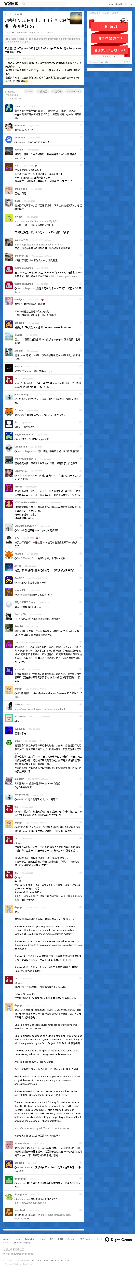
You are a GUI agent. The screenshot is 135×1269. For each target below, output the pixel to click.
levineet (18, 216)
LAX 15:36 (54, 1260)
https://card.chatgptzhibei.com (30, 1202)
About (6, 1239)
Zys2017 (19, 577)
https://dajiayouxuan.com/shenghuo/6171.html (38, 244)
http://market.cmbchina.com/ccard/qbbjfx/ (35, 221)
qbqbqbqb (20, 1178)
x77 (16, 378)
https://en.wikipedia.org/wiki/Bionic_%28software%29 (41, 1128)
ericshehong (21, 394)
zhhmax (18, 350)
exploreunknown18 (25, 458)
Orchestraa (20, 446)
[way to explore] (11, 4)
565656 (18, 486)
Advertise (30, 1239)
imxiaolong (20, 188)
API (52, 1239)
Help (17, 1239)
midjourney (74, 91)
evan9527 (19, 728)
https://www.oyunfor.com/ (64, 276)
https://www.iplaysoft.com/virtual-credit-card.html (39, 709)
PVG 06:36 (43, 1260)
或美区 (43, 91)
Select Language (23, 1242)
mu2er (17, 740)
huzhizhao (20, 716)
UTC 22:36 (32, 1260)
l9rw (16, 537)
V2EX (8, 14)
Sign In (128, 3)
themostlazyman (23, 267)
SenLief (18, 626)
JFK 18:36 (64, 1260)
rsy (16, 165)
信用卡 (58, 91)
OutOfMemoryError (25, 525)
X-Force (18, 704)
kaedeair (19, 322)
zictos (17, 565)
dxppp (18, 688)
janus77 (33, 1147)
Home (110, 3)
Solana (71, 1239)
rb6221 (18, 334)
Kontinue (19, 137)
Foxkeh (18, 410)
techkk (18, 366)
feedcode (19, 669)
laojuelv (104, 62)
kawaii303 (20, 590)
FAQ (60, 1239)
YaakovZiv (20, 614)
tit (15, 422)
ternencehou (21, 1143)
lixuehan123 (21, 240)
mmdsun (19, 778)
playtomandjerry (23, 434)
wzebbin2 (19, 1210)
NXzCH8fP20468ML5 (25, 502)
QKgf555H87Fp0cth (25, 602)
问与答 (18, 14)
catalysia (19, 299)
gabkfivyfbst (22, 32)
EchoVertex (20, 470)
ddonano (19, 125)
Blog (42, 1239)
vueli (17, 106)
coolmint (19, 149)
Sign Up (119, 3)
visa (30, 91)
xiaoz (17, 200)
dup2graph (20, 1194)
